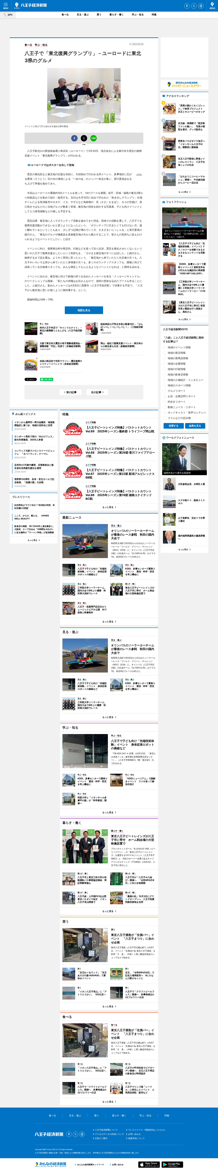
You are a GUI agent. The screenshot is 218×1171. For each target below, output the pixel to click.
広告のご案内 (101, 1138)
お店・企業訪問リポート (182, 396)
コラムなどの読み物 (179, 417)
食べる (65, 14)
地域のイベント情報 (179, 347)
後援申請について (136, 1138)
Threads (201, 6)
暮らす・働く (116, 14)
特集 (154, 14)
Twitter (194, 6)
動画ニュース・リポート (182, 407)
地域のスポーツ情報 (179, 385)
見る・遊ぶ (83, 14)
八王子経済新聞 (30, 5)
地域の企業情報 (177, 363)
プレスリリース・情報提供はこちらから (146, 1129)
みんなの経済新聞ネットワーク (50, 1164)
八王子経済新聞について (106, 1129)
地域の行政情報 (177, 369)
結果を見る (195, 425)
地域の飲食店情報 (178, 374)
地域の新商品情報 (178, 358)
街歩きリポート (177, 401)
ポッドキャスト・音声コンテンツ (187, 412)
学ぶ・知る (138, 14)
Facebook (187, 6)
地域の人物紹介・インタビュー (185, 379)
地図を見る (84, 310)
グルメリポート (177, 390)
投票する (173, 425)
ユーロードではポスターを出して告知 (52, 165)
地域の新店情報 (177, 352)
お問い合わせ (134, 1134)
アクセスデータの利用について (109, 1134)
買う (99, 14)
